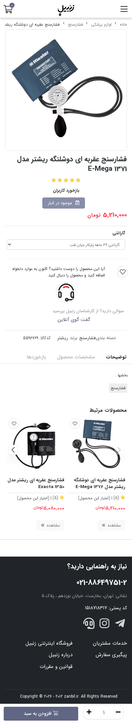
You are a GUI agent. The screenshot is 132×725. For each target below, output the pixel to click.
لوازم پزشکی (101, 24)
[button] (119, 449)
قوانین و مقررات (56, 667)
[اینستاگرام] (104, 624)
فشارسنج (75, 24)
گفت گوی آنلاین (74, 319)
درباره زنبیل (60, 655)
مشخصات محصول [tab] (76, 357)
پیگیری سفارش (111, 655)
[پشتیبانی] (89, 624)
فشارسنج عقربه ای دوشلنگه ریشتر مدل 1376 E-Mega (99, 484)
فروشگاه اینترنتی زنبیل (48, 643)
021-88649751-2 (101, 582)
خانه (123, 24)
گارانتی (118, 233)
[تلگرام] (120, 624)
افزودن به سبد (38, 713)
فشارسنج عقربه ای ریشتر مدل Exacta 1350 (35, 484)
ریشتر (62, 338)
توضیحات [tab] (116, 357)
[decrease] (118, 712)
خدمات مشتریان (110, 643)
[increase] (89, 712)
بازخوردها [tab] (36, 357)
